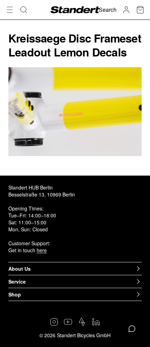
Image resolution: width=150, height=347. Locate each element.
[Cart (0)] (140, 10)
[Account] (126, 10)
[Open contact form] (132, 329)
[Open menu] (10, 10)
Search (108, 10)
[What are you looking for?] (24, 10)
